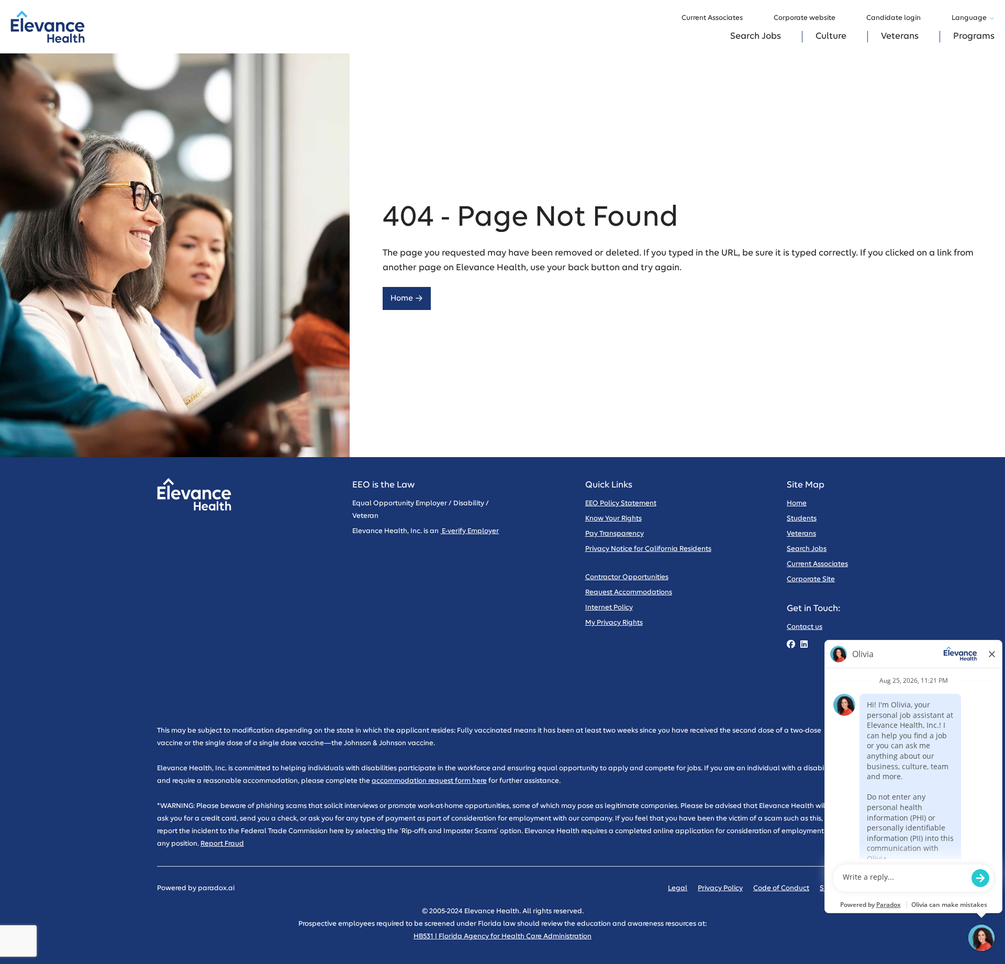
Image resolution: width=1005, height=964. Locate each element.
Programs (974, 36)
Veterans (900, 36)
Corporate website (804, 18)
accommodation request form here (429, 781)
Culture (831, 36)
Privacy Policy (720, 888)
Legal (677, 888)
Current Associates (712, 18)
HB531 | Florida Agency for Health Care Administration (502, 936)
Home (401, 298)
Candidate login (893, 18)
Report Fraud (222, 843)
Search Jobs (755, 36)
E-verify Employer (469, 531)
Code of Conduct (781, 888)
